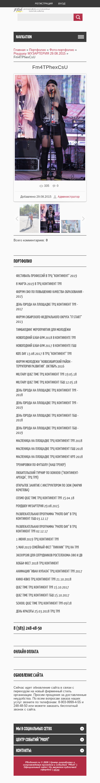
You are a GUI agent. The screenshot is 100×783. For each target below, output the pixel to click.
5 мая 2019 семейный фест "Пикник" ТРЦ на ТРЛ (47, 547)
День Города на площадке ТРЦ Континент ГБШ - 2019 (47, 430)
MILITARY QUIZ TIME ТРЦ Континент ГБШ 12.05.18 (46, 382)
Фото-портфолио (62, 50)
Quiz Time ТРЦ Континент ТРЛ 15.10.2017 (42, 587)
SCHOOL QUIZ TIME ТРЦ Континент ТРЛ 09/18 (44, 603)
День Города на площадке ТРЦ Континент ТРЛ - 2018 (47, 392)
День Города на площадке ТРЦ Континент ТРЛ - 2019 (47, 405)
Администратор (69, 196)
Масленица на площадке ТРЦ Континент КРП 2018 (49, 456)
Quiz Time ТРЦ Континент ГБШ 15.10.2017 (42, 595)
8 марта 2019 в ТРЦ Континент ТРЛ (39, 283)
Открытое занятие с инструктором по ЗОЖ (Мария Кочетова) (49, 487)
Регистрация (44, 3)
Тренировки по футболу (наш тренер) (41, 464)
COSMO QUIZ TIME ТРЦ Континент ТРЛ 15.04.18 (45, 498)
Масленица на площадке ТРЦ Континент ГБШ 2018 (49, 448)
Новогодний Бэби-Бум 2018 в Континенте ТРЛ (46, 337)
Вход (61, 3)
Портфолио (37, 50)
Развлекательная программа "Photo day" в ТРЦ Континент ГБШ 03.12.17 (46, 516)
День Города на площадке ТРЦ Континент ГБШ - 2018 (47, 417)
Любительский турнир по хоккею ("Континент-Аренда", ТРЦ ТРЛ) (47, 475)
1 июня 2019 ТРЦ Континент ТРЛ (37, 539)
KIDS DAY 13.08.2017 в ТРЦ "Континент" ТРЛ (44, 353)
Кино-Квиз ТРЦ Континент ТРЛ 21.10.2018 (43, 579)
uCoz (56, 769)
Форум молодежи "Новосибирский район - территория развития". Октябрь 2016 (44, 363)
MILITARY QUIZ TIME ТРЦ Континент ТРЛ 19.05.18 (46, 374)
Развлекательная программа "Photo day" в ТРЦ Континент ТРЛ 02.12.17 (46, 528)
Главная (19, 50)
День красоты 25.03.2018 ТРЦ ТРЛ (38, 611)
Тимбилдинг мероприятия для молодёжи (43, 329)
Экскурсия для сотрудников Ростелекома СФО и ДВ (49, 555)
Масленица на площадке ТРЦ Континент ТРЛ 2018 (49, 440)
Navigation (24, 37)
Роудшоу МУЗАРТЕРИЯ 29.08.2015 (40, 53)
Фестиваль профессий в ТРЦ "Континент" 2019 (46, 275)
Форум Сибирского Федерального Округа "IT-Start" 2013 (49, 319)
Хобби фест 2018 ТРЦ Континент (37, 563)
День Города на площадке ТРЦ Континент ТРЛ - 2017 (47, 306)
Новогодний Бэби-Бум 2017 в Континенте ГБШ (46, 345)
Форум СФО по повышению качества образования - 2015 (50, 294)
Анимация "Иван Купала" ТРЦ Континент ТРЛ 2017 (49, 571)
